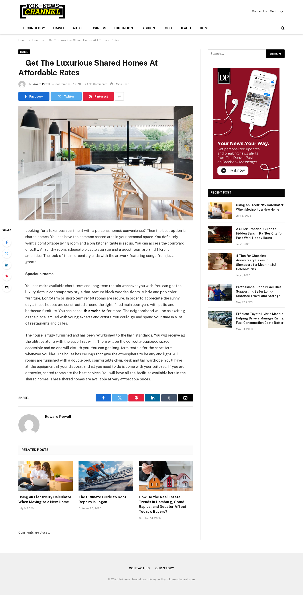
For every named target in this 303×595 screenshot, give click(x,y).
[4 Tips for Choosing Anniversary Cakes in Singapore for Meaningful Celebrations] (220, 261)
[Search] (282, 28)
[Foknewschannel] (42, 11)
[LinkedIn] (6, 264)
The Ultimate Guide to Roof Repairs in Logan (102, 499)
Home (205, 28)
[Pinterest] (6, 276)
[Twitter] (6, 253)
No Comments (98, 84)
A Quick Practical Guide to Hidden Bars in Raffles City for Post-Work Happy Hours (259, 233)
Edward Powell (41, 84)
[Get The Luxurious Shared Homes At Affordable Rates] (105, 163)
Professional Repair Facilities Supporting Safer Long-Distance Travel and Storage (258, 291)
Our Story (276, 11)
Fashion (147, 28)
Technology (33, 28)
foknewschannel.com (180, 579)
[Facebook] (6, 242)
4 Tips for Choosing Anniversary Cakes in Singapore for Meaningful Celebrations (256, 262)
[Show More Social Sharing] (119, 96)
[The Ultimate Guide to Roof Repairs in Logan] (106, 476)
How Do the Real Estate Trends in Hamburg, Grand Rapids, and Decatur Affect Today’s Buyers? (163, 504)
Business (97, 28)
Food (167, 28)
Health (186, 28)
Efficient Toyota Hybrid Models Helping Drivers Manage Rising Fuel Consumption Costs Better (260, 318)
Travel (59, 28)
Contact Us (259, 11)
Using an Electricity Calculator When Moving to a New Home (44, 499)
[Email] (6, 287)
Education (123, 28)
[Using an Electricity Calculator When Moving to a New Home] (45, 476)
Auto (77, 28)
